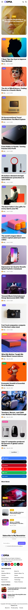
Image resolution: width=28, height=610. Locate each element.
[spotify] (15, 564)
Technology (17, 579)
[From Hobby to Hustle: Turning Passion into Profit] (14, 135)
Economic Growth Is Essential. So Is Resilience (13, 384)
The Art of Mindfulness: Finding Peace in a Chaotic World (13, 89)
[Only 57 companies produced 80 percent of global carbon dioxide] (14, 430)
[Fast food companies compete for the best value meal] (14, 313)
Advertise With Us (5, 573)
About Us (16, 571)
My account (4, 579)
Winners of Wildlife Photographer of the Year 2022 (16, 523)
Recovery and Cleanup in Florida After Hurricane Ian (14, 501)
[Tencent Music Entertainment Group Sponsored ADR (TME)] (14, 284)
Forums (21, 607)
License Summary (5, 581)
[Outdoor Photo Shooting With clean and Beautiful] (3, 596)
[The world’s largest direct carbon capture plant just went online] (14, 224)
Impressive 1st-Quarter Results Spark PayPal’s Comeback (13, 268)
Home (2, 571)
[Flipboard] (21, 564)
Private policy (14, 607)
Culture (16, 575)
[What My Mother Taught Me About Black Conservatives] (14, 342)
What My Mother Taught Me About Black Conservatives (12, 355)
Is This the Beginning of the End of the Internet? (14, 21)
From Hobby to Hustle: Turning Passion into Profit (13, 147)
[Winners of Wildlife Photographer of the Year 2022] (5, 522)
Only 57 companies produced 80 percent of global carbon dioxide (12, 443)
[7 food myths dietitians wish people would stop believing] (3, 589)
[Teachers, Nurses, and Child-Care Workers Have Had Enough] (14, 400)
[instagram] (9, 564)
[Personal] (8, 2)
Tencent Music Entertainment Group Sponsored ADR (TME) (13, 297)
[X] (6, 564)
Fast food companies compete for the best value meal (13, 326)
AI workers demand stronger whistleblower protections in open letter (12, 177)
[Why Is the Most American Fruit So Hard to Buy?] (5, 512)
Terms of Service (18, 581)
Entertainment (4, 577)
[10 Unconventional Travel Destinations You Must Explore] (14, 105)
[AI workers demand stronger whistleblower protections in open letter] (14, 164)
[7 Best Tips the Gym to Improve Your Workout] (14, 47)
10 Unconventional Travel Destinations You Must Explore (13, 118)
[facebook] (2, 564)
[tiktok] (18, 564)
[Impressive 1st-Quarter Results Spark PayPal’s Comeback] (14, 255)
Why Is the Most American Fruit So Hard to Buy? (17, 513)
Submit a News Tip (19, 573)
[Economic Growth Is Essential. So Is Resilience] (14, 371)
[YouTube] (12, 564)
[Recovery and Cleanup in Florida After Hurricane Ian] (14, 496)
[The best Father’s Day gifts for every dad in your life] (14, 195)
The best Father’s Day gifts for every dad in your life (13, 208)
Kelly (11, 24)
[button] (25, 20)
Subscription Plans (19, 577)
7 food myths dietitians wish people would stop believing (17, 588)
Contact (3, 575)
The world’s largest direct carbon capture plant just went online (13, 238)
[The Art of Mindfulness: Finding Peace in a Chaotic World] (14, 76)
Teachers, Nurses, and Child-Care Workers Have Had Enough (13, 413)
